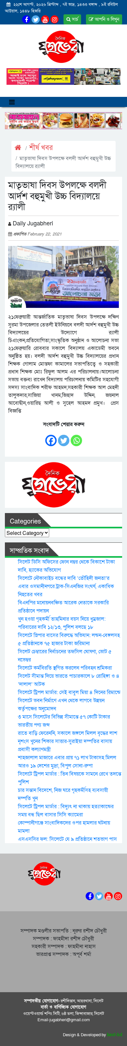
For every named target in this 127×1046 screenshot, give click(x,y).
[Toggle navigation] (12, 102)
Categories (25, 521)
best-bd (114, 1035)
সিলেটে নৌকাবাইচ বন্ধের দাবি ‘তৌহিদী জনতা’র (63, 578)
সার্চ (74, 19)
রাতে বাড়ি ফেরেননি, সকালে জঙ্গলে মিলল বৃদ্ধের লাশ (67, 733)
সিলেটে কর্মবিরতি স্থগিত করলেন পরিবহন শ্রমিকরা (65, 668)
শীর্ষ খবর (41, 148)
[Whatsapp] (76, 438)
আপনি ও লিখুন (106, 19)
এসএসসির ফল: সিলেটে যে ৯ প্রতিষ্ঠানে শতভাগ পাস (67, 839)
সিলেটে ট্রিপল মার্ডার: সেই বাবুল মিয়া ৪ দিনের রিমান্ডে (69, 692)
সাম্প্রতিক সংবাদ (29, 551)
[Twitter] (63, 438)
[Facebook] (51, 438)
